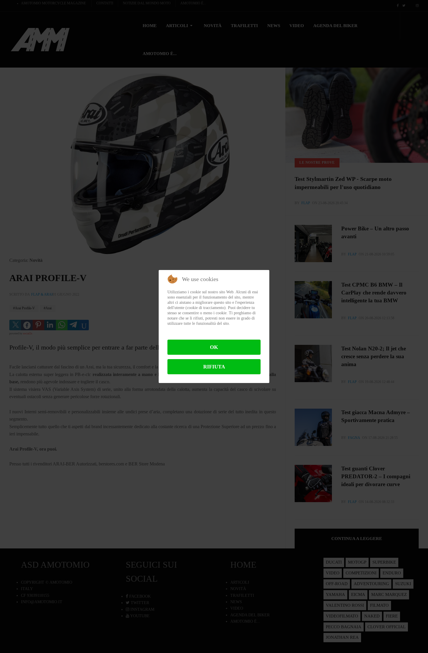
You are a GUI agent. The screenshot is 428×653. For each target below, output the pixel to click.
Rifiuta (214, 367)
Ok (214, 347)
